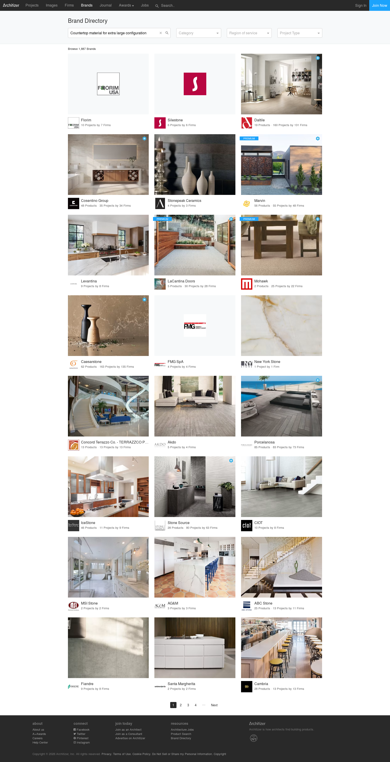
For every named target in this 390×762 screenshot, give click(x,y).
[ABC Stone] (281, 567)
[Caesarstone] (108, 325)
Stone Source (179, 522)
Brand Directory (181, 738)
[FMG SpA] (194, 325)
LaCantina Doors (181, 281)
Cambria (261, 683)
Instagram (83, 742)
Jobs (145, 5)
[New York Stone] (281, 325)
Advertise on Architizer (130, 738)
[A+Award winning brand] (317, 57)
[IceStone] (108, 486)
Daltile (259, 119)
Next (214, 705)
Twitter (80, 734)
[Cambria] (281, 647)
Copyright (220, 754)
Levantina (89, 281)
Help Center (40, 742)
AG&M (173, 603)
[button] (162, 33)
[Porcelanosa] (281, 406)
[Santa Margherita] (194, 647)
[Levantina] (108, 245)
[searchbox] (180, 32)
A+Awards (39, 734)
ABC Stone (263, 603)
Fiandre (87, 683)
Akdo (172, 442)
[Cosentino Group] (108, 164)
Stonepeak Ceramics (184, 200)
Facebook (83, 729)
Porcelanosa (264, 442)
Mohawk (261, 281)
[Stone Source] (194, 486)
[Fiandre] (108, 647)
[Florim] (108, 84)
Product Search (181, 734)
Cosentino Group (94, 200)
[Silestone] (194, 84)
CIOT (258, 522)
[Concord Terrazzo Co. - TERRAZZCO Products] (108, 406)
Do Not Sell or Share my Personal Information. (182, 754)
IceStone (88, 522)
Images (52, 5)
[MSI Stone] (108, 567)
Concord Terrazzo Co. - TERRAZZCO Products (115, 442)
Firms (69, 5)
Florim (86, 119)
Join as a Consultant (128, 734)
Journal (106, 5)
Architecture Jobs (182, 729)
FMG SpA (175, 361)
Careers (37, 738)
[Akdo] (194, 406)
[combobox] (198, 33)
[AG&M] (194, 567)
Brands (87, 5)
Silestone (175, 119)
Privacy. (107, 754)
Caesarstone (91, 361)
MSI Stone (89, 603)
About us (38, 729)
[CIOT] (281, 486)
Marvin (259, 200)
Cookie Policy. (141, 754)
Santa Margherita (181, 683)
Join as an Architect (128, 729)
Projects (32, 5)
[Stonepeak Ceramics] (194, 164)
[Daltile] (281, 84)
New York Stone (267, 361)
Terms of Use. (122, 754)
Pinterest (82, 738)
